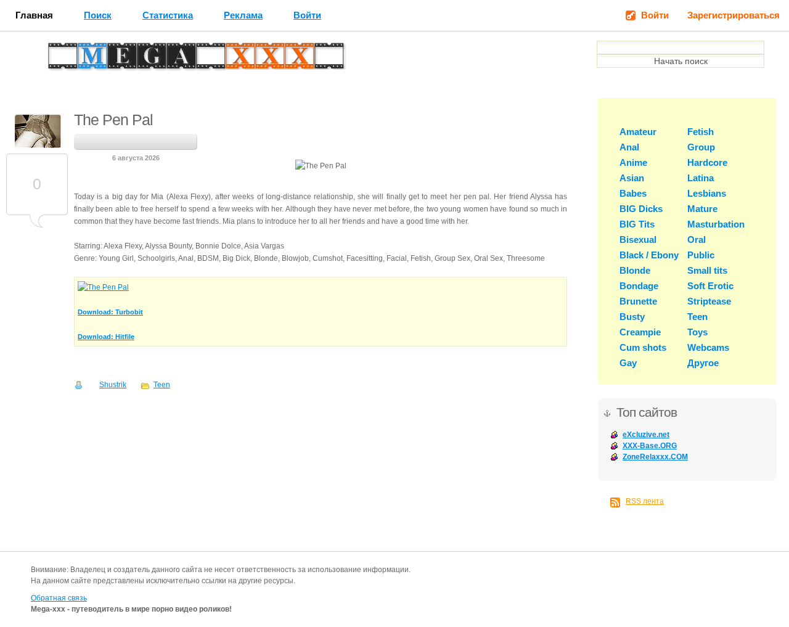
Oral (696, 239)
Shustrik (112, 384)
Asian (631, 178)
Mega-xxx (90, 59)
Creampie (640, 332)
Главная (34, 15)
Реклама (243, 15)
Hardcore (707, 162)
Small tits (707, 270)
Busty (632, 316)
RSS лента (645, 501)
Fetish (700, 131)
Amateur (637, 131)
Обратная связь (59, 598)
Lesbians (706, 193)
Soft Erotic (710, 286)
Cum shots (642, 347)
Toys (697, 332)
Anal (629, 147)
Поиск (98, 15)
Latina (700, 178)
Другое (703, 363)
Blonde (634, 270)
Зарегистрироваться (733, 15)
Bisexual (637, 239)
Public (700, 255)
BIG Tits (637, 224)
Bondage (638, 286)
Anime (633, 162)
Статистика (167, 15)
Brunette (638, 301)
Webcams (708, 347)
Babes (633, 193)
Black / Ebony (649, 255)
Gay (628, 363)
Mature (702, 208)
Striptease (709, 301)
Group (701, 147)
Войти (307, 15)
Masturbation (716, 224)
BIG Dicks (641, 208)
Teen (161, 384)
